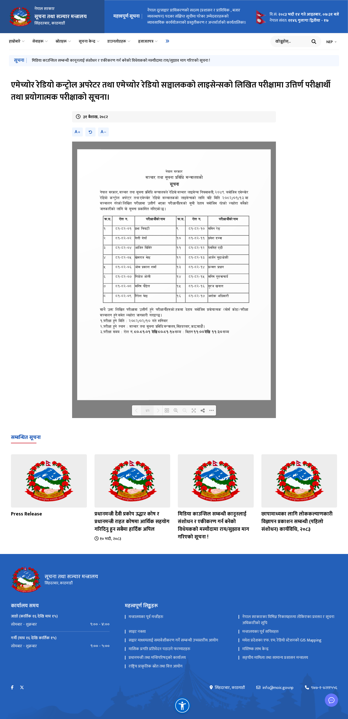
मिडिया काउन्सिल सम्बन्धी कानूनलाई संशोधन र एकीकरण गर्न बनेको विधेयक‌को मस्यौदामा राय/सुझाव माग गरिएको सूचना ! (121, 60)
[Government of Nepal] (20, 16)
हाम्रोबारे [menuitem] (14, 42)
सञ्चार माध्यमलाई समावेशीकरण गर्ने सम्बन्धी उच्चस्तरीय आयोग (173, 640)
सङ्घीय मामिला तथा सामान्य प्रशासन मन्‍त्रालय (275, 657)
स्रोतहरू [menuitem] (61, 42)
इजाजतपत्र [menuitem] (145, 42)
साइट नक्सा (137, 631)
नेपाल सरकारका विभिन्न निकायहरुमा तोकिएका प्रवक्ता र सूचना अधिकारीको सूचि (288, 619)
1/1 (147, 410)
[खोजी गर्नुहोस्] (314, 41)
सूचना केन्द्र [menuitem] (87, 42)
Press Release (26, 514)
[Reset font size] (90, 132)
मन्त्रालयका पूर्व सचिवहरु (260, 631)
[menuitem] (167, 41)
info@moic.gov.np (277, 688)
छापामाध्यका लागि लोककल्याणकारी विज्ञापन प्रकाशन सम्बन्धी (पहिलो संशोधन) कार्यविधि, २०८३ (296, 522)
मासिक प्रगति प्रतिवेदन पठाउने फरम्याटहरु (159, 649)
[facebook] (12, 687)
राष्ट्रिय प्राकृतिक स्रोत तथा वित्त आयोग (155, 666)
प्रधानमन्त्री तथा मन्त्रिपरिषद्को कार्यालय (157, 657)
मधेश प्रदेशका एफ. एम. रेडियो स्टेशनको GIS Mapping (282, 640)
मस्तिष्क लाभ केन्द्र (255, 649)
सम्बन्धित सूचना (26, 437)
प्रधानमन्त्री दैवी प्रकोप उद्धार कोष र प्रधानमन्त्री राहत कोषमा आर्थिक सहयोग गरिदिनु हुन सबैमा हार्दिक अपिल (132, 522)
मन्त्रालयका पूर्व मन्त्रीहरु (146, 616)
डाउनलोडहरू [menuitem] (116, 42)
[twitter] (22, 687)
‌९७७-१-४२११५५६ (324, 688)
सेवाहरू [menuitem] (38, 42)
